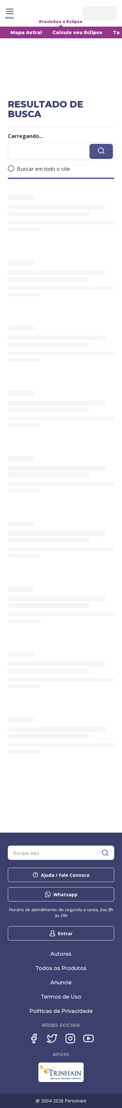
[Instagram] (70, 1038)
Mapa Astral (26, 32)
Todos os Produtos (61, 968)
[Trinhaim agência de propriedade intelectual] (61, 1080)
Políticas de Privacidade (61, 1011)
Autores (61, 954)
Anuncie (61, 982)
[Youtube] (88, 1038)
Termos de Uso (61, 997)
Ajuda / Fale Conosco (65, 875)
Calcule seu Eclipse (77, 32)
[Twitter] (52, 1038)
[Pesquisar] (105, 853)
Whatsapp (65, 894)
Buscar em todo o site (43, 168)
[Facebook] (34, 1038)
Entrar (65, 933)
